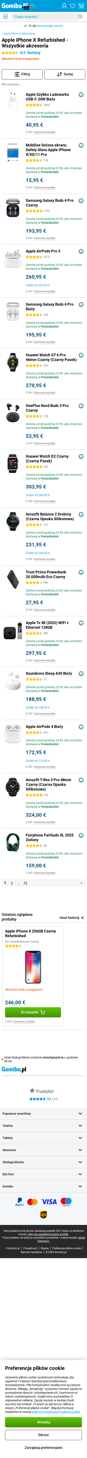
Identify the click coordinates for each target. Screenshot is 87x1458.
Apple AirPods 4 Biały (44, 726)
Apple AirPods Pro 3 (43, 251)
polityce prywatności (45, 1412)
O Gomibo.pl (13, 1248)
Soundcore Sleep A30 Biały (49, 673)
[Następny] (81, 883)
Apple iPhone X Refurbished (19, 33)
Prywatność (30, 1248)
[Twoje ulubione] (72, 6)
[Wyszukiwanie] (80, 16)
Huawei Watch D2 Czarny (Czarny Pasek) (47, 458)
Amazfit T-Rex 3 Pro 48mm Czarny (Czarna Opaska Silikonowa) (48, 784)
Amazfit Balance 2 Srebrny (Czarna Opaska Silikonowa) (50, 516)
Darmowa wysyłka (44, 132)
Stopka (45, 1248)
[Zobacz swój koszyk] (81, 6)
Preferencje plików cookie (66, 1248)
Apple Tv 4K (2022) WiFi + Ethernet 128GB (47, 625)
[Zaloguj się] (64, 6)
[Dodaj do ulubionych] (81, 94)
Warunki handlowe (31, 1252)
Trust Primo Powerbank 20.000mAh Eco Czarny (46, 574)
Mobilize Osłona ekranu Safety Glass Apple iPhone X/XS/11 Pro (48, 150)
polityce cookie (70, 1412)
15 (25, 883)
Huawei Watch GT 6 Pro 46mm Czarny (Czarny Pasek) (51, 357)
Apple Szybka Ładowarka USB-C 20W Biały (47, 96)
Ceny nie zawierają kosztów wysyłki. (48, 1234)
